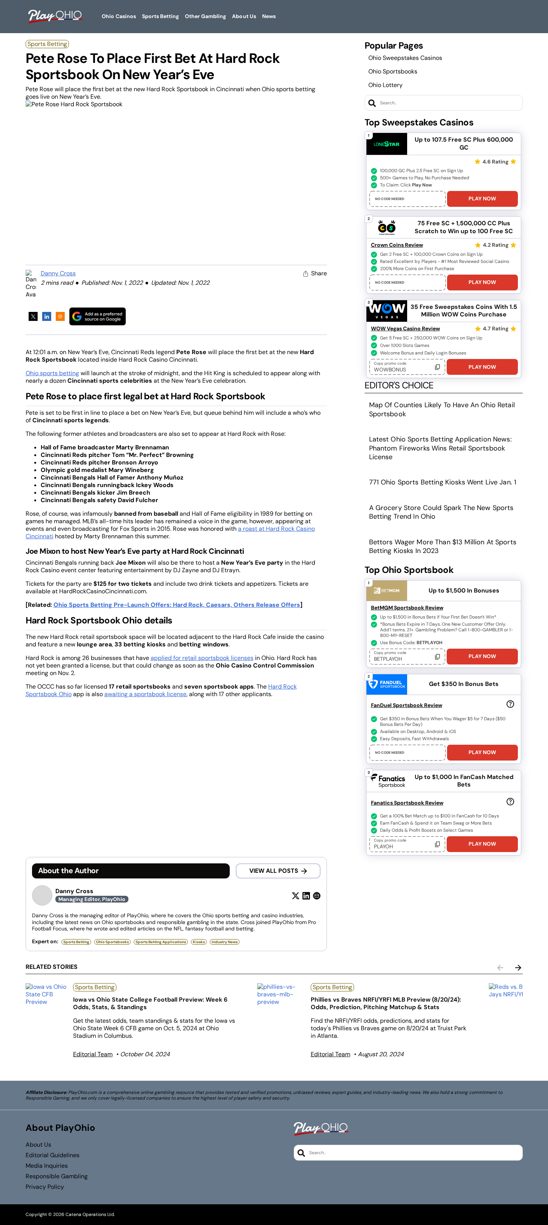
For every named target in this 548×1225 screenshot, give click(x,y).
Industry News (225, 941)
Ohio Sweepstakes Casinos (405, 58)
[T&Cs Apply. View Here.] (510, 704)
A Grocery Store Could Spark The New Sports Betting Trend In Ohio (441, 512)
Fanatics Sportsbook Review (407, 802)
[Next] (518, 967)
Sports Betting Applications (161, 941)
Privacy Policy (45, 1187)
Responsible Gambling (57, 1176)
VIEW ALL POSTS (273, 871)
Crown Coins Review (397, 244)
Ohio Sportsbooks (392, 71)
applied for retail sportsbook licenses (202, 658)
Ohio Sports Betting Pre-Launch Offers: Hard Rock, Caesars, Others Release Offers (176, 605)
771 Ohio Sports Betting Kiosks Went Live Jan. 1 (443, 482)
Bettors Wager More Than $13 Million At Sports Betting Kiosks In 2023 (442, 546)
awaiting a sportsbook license (145, 694)
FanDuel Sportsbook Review (406, 705)
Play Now (482, 198)
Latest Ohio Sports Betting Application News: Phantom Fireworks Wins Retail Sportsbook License (440, 448)
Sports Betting (47, 44)
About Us (38, 1145)
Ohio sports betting (52, 373)
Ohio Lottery (385, 85)
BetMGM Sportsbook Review (407, 607)
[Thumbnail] (46, 994)
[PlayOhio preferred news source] (97, 316)
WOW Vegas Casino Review (405, 328)
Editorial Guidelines (52, 1155)
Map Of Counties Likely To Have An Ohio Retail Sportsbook (442, 409)
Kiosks (199, 941)
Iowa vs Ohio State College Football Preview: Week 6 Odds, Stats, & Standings (150, 1003)
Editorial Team (93, 1054)
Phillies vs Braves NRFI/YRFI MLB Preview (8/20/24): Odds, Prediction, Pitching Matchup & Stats (386, 1003)
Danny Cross (58, 273)
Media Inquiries (47, 1166)
